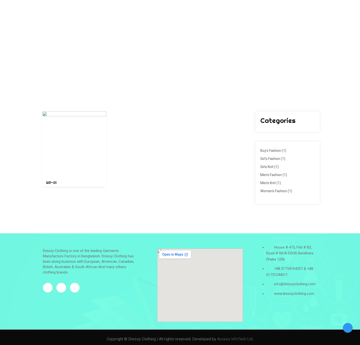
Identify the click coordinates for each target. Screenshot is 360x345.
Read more (74, 179)
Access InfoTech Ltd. (235, 339)
